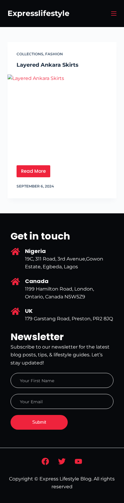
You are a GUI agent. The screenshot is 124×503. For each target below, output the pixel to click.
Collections (30, 54)
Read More (35, 169)
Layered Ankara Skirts (48, 65)
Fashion (54, 54)
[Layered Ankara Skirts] (62, 115)
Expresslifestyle (39, 13)
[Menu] (113, 13)
